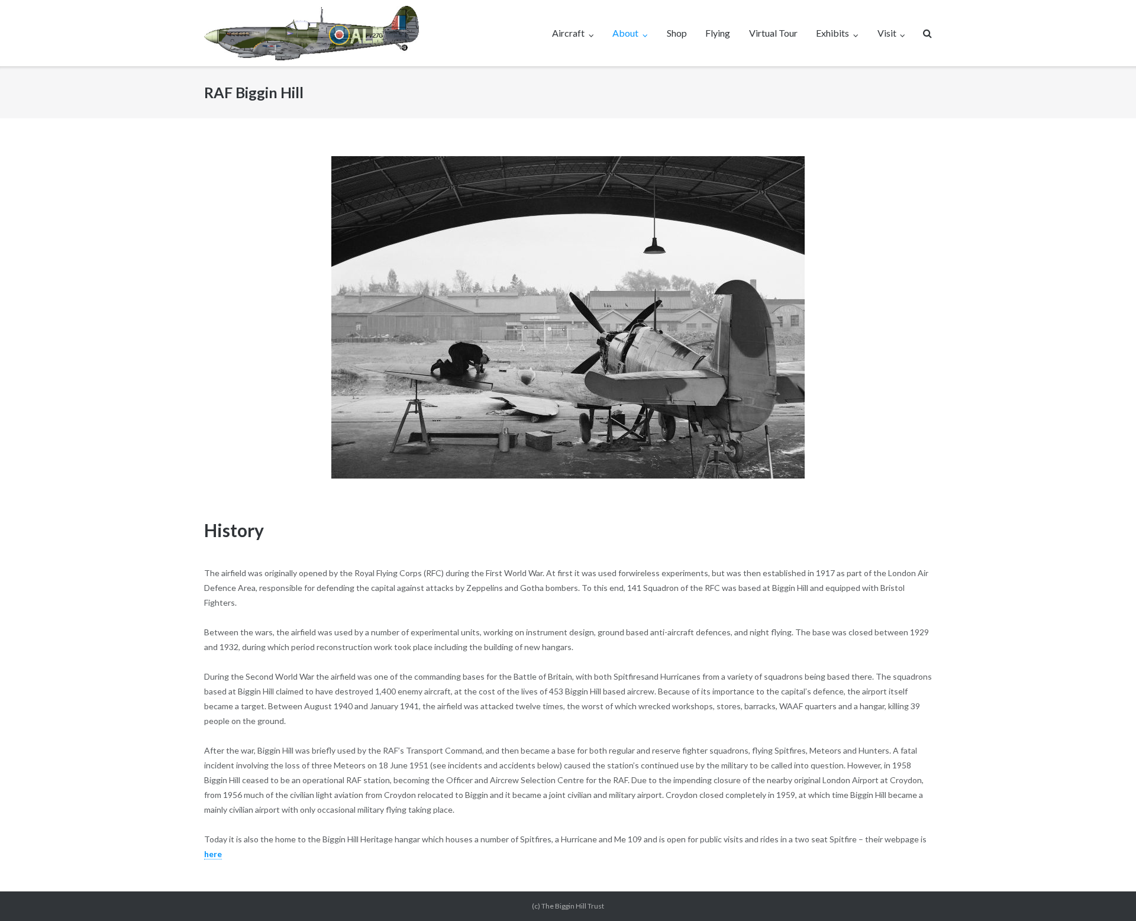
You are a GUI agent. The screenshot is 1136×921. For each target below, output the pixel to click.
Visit (886, 32)
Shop (677, 32)
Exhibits (832, 32)
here (213, 854)
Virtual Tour (773, 32)
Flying (717, 32)
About (625, 32)
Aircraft (568, 32)
